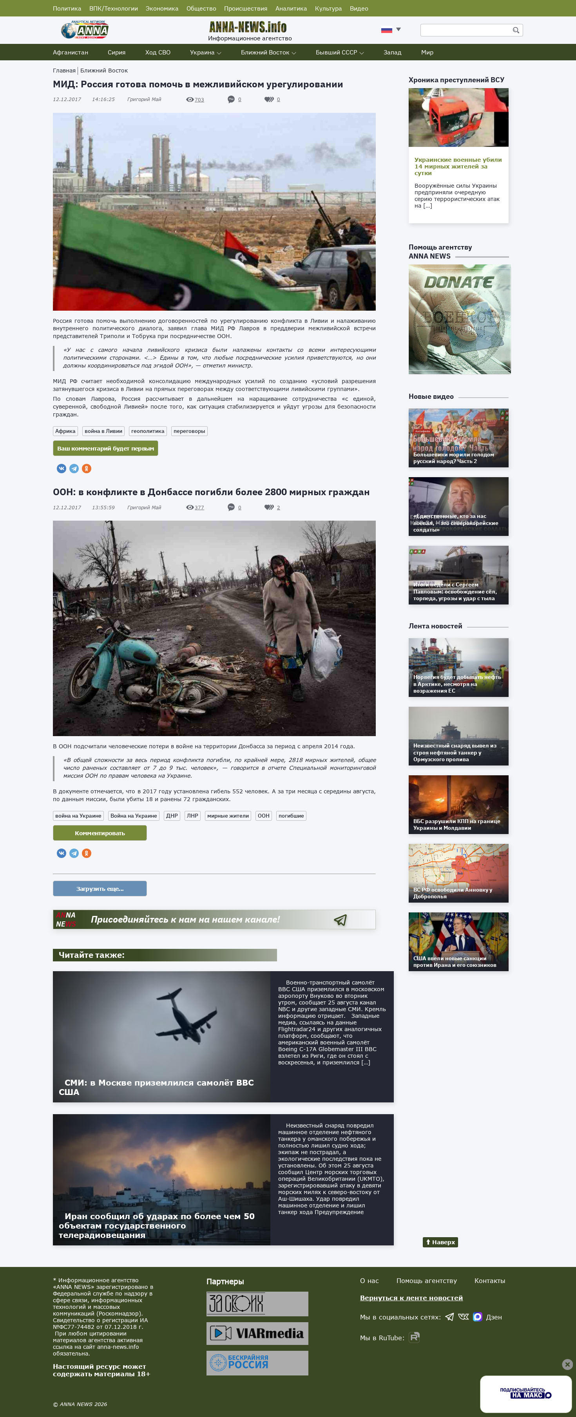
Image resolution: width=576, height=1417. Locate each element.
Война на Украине (133, 815)
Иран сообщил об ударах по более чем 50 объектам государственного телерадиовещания (157, 1225)
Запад (393, 52)
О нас (369, 1280)
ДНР (172, 815)
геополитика (148, 430)
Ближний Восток (265, 52)
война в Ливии (103, 430)
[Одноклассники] (86, 468)
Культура (328, 8)
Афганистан (70, 52)
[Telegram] (74, 468)
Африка (65, 430)
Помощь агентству (427, 1280)
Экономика (162, 8)
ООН (264, 815)
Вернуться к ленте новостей (411, 1297)
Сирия (117, 52)
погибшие (291, 815)
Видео (359, 8)
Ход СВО (157, 52)
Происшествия (246, 8)
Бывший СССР (336, 52)
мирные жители (228, 815)
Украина (202, 52)
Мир (427, 52)
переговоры (189, 430)
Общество (201, 8)
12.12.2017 (84, 99)
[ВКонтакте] (61, 468)
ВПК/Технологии (113, 8)
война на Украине (78, 815)
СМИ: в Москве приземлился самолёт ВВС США (156, 1087)
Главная (64, 70)
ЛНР (192, 815)
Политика (67, 8)
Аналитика (291, 8)
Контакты (490, 1280)
